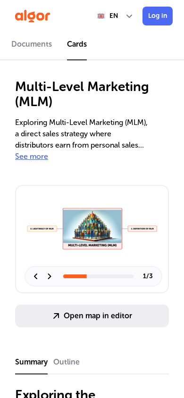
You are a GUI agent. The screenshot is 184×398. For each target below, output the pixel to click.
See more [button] (31, 156)
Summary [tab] (31, 361)
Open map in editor (98, 315)
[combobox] (116, 16)
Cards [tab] (77, 44)
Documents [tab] (31, 44)
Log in (157, 16)
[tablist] (92, 45)
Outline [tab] (66, 361)
